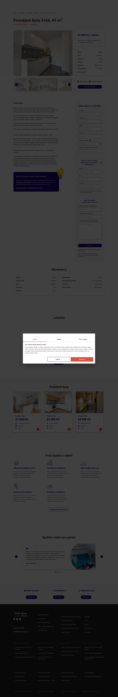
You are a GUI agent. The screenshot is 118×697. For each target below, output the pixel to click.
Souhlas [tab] (35, 339)
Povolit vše (82, 359)
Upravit (58, 359)
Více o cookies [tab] (83, 339)
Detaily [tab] (59, 339)
